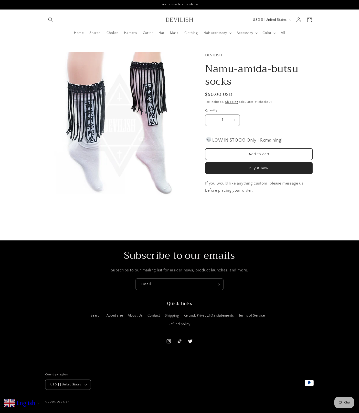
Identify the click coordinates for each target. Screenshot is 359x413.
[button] (50, 19)
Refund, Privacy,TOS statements (209, 316)
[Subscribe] (217, 284)
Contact (154, 316)
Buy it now (258, 168)
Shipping (231, 101)
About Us (135, 316)
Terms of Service (252, 316)
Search (96, 316)
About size (114, 316)
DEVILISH (63, 401)
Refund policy (179, 324)
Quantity (211, 110)
